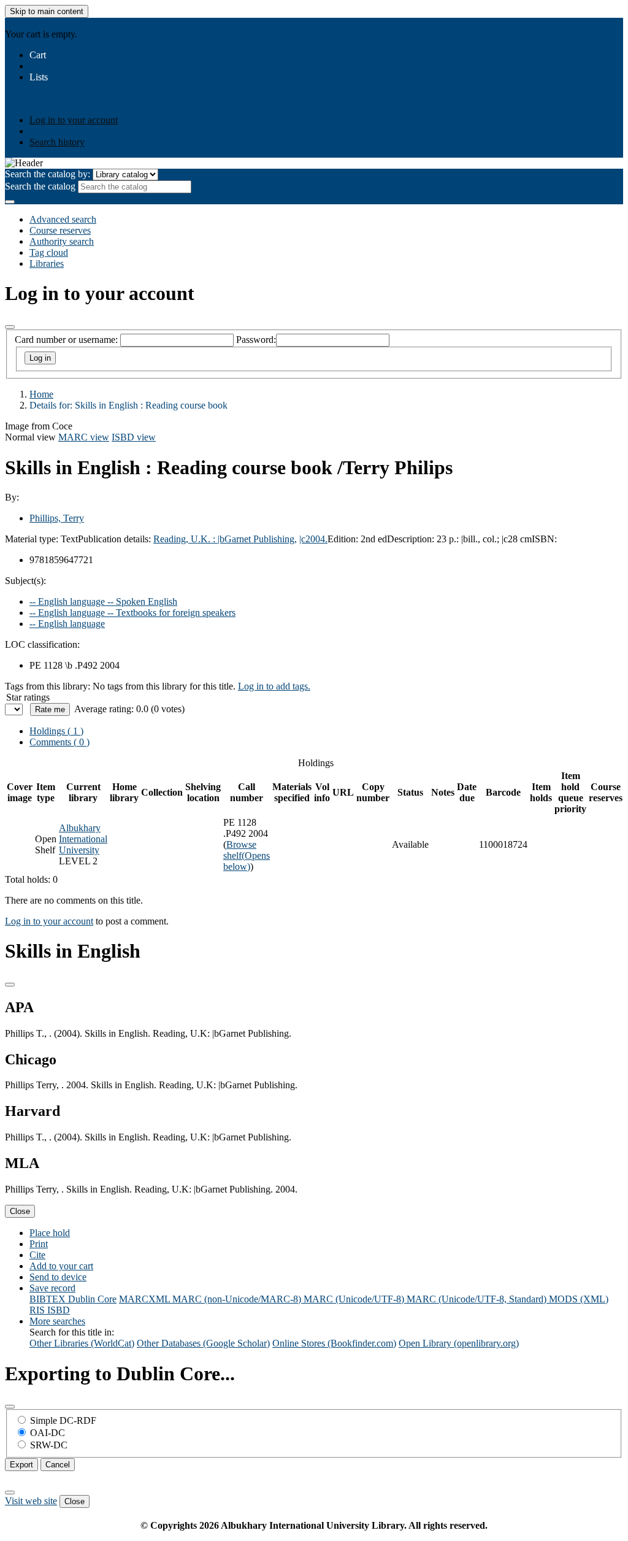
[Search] (10, 202)
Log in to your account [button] (49, 921)
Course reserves (60, 230)
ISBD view (134, 437)
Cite (37, 1255)
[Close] (10, 327)
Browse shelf (246, 855)
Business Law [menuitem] (166, 88)
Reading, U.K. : (185, 539)
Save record (52, 1288)
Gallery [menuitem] (313, 88)
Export (21, 1464)
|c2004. (313, 539)
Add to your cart (61, 1266)
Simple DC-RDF (63, 1420)
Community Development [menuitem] (246, 88)
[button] (37, 55)
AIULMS (24, 23)
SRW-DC (48, 1445)
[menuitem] (51, 88)
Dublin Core (92, 1299)
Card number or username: (66, 339)
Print (38, 1244)
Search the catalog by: (47, 174)
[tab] (59, 742)
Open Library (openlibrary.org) (459, 1343)
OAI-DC (47, 1433)
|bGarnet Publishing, (257, 539)
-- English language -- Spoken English (103, 601)
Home (41, 394)
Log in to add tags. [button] (274, 686)
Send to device (57, 1277)
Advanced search (62, 219)
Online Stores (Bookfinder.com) (334, 1343)
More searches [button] (57, 1321)
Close (20, 1211)
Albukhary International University (83, 839)
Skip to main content (46, 11)
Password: (256, 339)
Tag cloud (48, 252)
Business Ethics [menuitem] (106, 88)
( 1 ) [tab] (56, 731)
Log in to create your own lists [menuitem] (129, 99)
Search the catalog (40, 186)
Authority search (61, 241)
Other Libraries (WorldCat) (81, 1343)
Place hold (49, 1233)
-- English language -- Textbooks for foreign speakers (132, 612)
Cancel (57, 1464)
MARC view (83, 437)
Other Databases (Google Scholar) (203, 1343)
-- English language (67, 623)
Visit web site (31, 1501)
